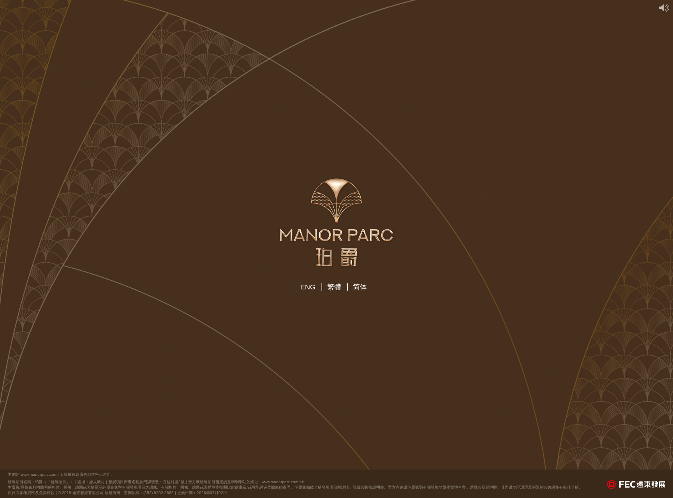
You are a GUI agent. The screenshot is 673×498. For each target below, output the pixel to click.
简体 (360, 287)
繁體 (334, 287)
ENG (307, 287)
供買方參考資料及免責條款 (31, 493)
